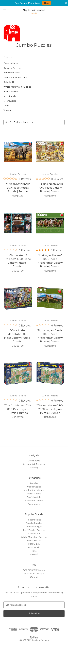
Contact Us (34, 460)
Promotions (34, 504)
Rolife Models (34, 497)
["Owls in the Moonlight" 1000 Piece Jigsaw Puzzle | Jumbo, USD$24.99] (18, 298)
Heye (6, 105)
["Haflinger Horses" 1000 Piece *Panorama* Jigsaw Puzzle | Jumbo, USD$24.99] (50, 223)
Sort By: (9, 122)
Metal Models (34, 493)
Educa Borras (11, 91)
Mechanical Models (34, 490)
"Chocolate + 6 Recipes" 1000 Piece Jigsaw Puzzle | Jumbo (18, 261)
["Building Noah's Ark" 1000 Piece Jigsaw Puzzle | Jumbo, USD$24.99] (50, 151)
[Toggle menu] (4, 10)
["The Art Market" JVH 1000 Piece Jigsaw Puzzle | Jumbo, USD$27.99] (18, 373)
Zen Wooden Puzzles (15, 77)
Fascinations (10, 63)
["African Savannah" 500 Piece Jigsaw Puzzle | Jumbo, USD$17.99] (18, 151)
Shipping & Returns (34, 464)
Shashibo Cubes (34, 500)
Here (46, 3)
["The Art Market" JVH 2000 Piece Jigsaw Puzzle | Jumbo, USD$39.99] (50, 373)
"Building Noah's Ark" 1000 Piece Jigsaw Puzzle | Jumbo (50, 187)
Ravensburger (11, 72)
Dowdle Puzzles (12, 67)
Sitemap (34, 467)
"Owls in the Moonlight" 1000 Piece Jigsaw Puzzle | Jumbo (18, 336)
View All (8, 110)
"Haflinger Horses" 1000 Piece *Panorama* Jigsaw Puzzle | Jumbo (50, 261)
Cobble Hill (9, 82)
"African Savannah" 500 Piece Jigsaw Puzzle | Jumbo (18, 187)
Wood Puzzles (34, 486)
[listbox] (24, 122)
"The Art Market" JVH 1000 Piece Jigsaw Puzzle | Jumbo (18, 409)
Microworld (10, 100)
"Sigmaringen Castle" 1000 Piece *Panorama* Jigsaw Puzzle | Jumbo (50, 336)
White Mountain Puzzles (17, 86)
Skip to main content (34, 10)
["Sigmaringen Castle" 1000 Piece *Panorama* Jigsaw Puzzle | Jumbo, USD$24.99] (50, 298)
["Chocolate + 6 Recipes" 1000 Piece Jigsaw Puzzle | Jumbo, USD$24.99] (18, 223)
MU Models (9, 96)
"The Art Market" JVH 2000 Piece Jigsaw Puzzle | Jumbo (50, 409)
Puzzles (34, 483)
